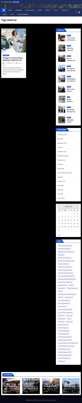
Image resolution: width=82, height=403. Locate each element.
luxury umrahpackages (65, 309)
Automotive (29, 10)
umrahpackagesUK (64, 349)
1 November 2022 (9, 63)
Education (61, 151)
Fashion (60, 160)
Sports (59, 189)
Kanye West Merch (64, 303)
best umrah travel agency (66, 261)
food (60, 291)
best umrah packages (64, 257)
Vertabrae (61, 361)
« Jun (59, 235)
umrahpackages (63, 334)
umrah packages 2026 (65, 337)
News (5, 14)
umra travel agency (64, 358)
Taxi (69, 318)
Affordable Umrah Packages (66, 251)
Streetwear (61, 318)
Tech (12, 14)
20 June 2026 (9, 388)
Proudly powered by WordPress (33, 400)
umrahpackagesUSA (64, 352)
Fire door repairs (72, 288)
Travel (68, 35)
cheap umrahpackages (65, 270)
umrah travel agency (64, 355)
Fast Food (61, 288)
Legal (56, 10)
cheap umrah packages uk (66, 276)
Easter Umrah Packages (65, 282)
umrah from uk (63, 324)
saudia (69, 315)
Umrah (69, 321)
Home (10, 10)
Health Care (69, 297)
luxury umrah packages (65, 312)
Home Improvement (63, 173)
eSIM (71, 285)
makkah (61, 315)
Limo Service (62, 306)
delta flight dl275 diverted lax (67, 279)
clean (59, 147)
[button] (76, 12)
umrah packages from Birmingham (68, 343)
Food (40, 10)
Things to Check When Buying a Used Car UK (13, 59)
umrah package (63, 327)
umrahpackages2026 (64, 340)
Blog (59, 139)
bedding (61, 254)
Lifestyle (65, 10)
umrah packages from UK (66, 346)
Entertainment (22, 14)
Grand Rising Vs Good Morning (67, 294)
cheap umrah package (65, 267)
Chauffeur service (63, 264)
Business (19, 10)
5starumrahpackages (64, 248)
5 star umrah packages (65, 245)
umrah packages (63, 330)
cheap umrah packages (65, 273)
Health (47, 10)
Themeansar (53, 400)
